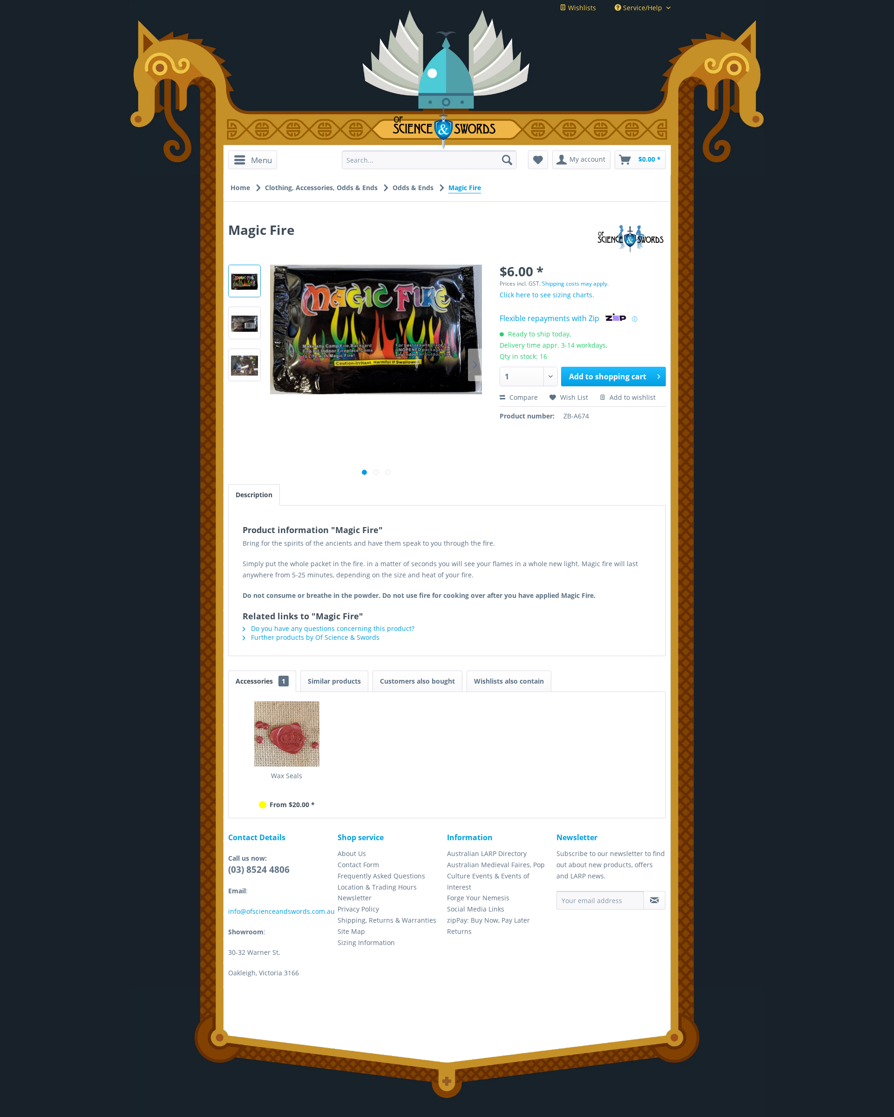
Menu (261, 160)
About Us (352, 853)
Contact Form (358, 864)
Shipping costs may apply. (575, 284)
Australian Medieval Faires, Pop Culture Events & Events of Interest (496, 875)
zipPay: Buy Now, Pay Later (488, 920)
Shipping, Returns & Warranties (387, 920)
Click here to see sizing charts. (547, 294)
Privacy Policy (358, 909)
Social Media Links (475, 909)
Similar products (334, 681)
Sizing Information (366, 942)
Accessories (260, 681)
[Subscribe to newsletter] (654, 900)
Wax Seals (286, 775)
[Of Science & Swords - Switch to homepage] (447, 129)
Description (254, 494)
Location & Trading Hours (377, 887)
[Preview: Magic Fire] (244, 281)
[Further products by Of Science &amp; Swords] (630, 239)
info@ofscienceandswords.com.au (281, 911)
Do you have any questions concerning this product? (331, 628)
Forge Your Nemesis (478, 897)
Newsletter (355, 897)
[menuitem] (256, 160)
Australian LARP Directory (487, 853)
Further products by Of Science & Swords (314, 637)
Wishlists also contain (509, 681)
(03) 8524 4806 (259, 869)
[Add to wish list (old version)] (538, 160)
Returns (459, 931)
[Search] (507, 160)
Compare (523, 397)
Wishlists (581, 7)
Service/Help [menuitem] (642, 7)
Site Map (351, 931)
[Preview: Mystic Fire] (244, 365)
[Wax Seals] (287, 734)
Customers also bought (417, 681)
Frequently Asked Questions (381, 875)
